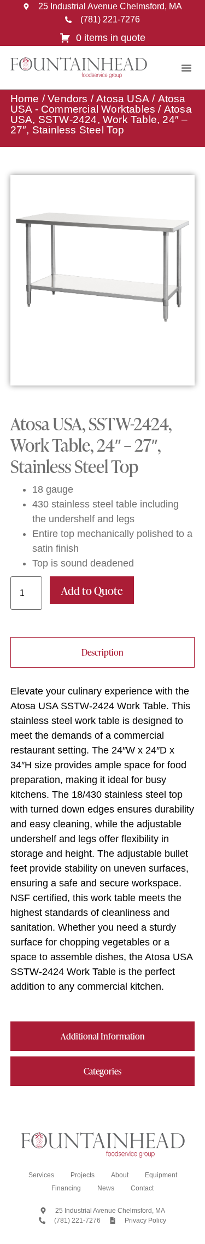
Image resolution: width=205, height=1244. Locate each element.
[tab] (102, 652)
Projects (83, 1175)
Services (41, 1175)
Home (24, 98)
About (119, 1175)
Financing (66, 1188)
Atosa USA (122, 98)
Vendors (67, 98)
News (105, 1188)
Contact (142, 1188)
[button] (186, 68)
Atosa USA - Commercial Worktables (98, 104)
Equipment (161, 1175)
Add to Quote (91, 590)
